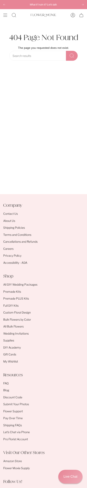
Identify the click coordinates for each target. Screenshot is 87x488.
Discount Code (12, 397)
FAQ (6, 383)
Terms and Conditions (17, 234)
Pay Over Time (13, 418)
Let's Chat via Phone (16, 432)
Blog (6, 390)
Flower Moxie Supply (16, 468)
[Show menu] (5, 15)
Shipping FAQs (12, 425)
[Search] (72, 56)
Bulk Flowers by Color (17, 319)
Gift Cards (9, 354)
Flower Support (13, 411)
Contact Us (10, 213)
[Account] (72, 15)
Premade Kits (12, 291)
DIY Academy (12, 347)
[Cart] (81, 15)
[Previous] (4, 4)
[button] (14, 15)
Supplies (8, 340)
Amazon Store (12, 461)
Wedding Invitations (16, 333)
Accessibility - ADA (15, 262)
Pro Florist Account (15, 439)
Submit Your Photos (16, 404)
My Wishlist (10, 361)
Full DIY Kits (11, 305)
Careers (8, 248)
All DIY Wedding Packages (20, 284)
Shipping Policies (14, 227)
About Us (9, 220)
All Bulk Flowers (13, 326)
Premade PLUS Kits (16, 298)
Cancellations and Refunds (20, 241)
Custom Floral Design (17, 312)
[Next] (82, 4)
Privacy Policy (12, 255)
